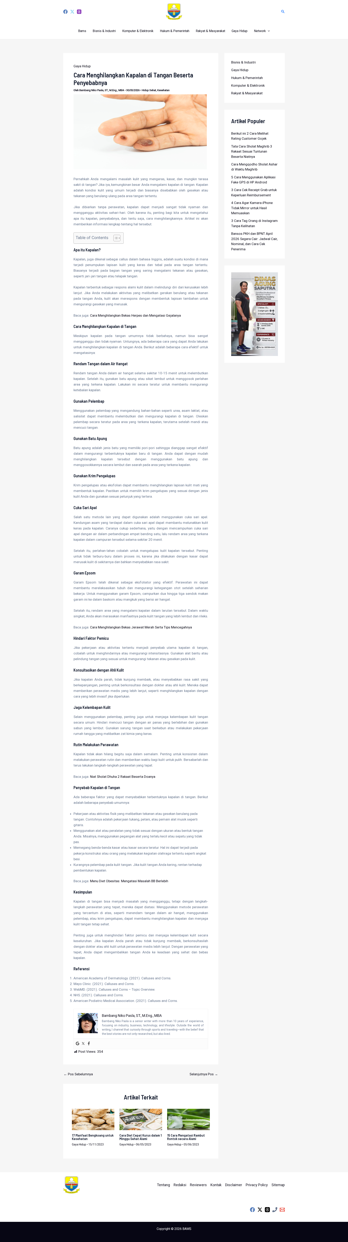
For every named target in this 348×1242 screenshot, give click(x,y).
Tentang (163, 1185)
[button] (283, 11)
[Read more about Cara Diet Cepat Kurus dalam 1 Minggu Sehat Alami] (140, 1119)
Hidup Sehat (149, 90)
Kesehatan (163, 90)
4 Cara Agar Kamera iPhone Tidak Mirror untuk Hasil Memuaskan (252, 208)
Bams (82, 31)
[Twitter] (72, 11)
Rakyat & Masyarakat (210, 31)
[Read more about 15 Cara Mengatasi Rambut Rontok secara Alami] (188, 1119)
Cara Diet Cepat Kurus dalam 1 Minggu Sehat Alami (140, 1137)
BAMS (186, 1229)
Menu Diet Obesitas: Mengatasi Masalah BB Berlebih (129, 881)
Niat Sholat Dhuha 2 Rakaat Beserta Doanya (122, 777)
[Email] (282, 1209)
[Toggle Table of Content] (114, 238)
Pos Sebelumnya (78, 1074)
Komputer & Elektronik (137, 31)
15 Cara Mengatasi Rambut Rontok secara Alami (186, 1137)
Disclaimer (233, 1185)
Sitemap (278, 1185)
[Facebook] (65, 11)
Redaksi (180, 1185)
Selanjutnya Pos (204, 1074)
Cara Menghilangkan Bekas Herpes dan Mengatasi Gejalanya (135, 315)
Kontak (216, 1185)
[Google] (77, 1044)
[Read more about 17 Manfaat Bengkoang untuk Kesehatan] (93, 1119)
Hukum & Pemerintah (174, 31)
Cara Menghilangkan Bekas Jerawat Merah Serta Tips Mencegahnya (141, 627)
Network (260, 31)
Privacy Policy (257, 1185)
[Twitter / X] (259, 1209)
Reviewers (198, 1185)
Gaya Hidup (240, 31)
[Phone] (274, 1209)
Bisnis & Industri (104, 31)
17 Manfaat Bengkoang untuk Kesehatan (93, 1137)
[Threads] (79, 11)
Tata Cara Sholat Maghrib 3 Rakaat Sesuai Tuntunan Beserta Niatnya (251, 151)
